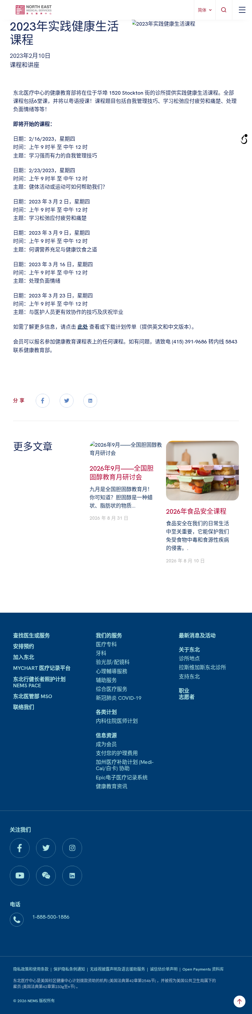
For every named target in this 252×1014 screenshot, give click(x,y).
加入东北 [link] (23, 657)
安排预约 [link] (23, 646)
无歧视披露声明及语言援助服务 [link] (117, 969)
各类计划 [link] (106, 712)
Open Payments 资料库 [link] (203, 969)
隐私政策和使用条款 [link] (31, 969)
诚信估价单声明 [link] (164, 969)
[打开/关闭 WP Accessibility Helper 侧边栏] (244, 139)
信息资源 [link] (106, 735)
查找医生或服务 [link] (31, 635)
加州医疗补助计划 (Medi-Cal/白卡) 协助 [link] (125, 765)
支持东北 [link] (189, 676)
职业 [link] (184, 690)
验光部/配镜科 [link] (113, 662)
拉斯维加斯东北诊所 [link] (202, 667)
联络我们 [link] (23, 707)
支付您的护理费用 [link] (117, 753)
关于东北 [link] (189, 649)
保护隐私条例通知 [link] (69, 969)
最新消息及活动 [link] (197, 635)
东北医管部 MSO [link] (32, 696)
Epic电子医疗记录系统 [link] (122, 777)
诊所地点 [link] (189, 658)
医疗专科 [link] (106, 644)
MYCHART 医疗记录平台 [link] (42, 668)
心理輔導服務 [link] (111, 671)
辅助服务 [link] (106, 680)
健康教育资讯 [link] (111, 786)
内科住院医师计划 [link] (117, 721)
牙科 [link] (101, 653)
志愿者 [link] (187, 697)
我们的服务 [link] (109, 635)
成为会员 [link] (106, 744)
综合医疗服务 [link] (111, 689)
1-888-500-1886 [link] (51, 916)
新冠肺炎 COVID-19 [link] (118, 698)
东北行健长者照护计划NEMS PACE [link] (39, 682)
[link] (34, 9)
